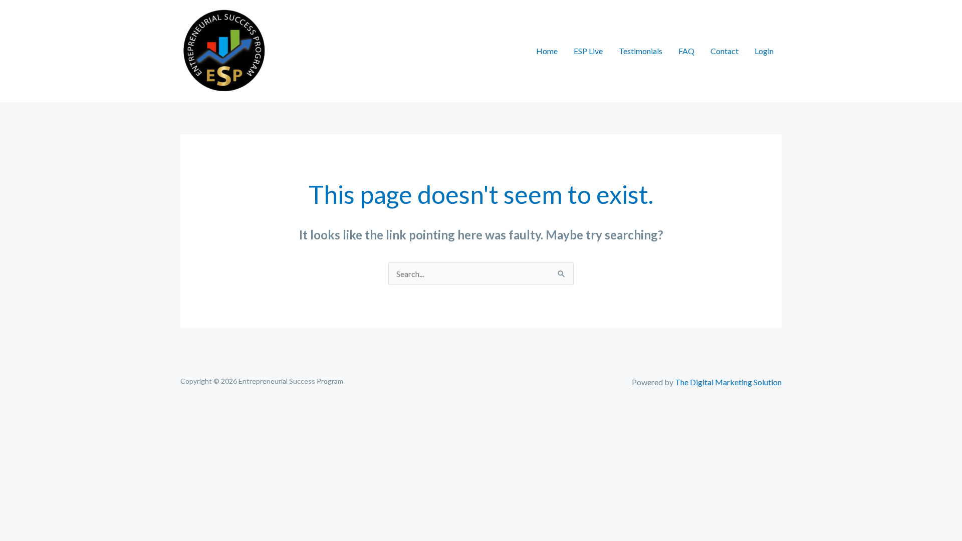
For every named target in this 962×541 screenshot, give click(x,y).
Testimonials (640, 51)
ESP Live (588, 51)
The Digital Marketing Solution (728, 382)
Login (764, 51)
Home (547, 51)
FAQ (686, 51)
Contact (724, 51)
